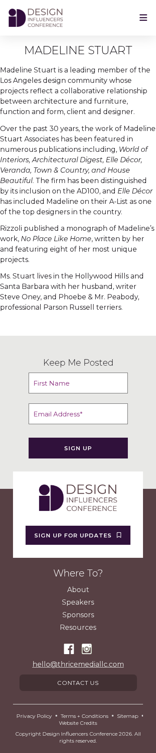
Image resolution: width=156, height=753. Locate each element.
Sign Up (78, 448)
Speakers (78, 602)
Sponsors (78, 615)
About (78, 590)
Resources (78, 627)
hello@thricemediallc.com (78, 664)
